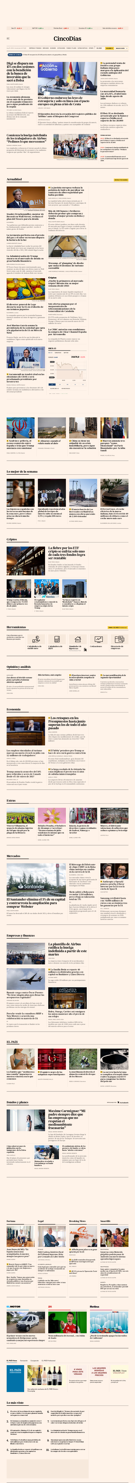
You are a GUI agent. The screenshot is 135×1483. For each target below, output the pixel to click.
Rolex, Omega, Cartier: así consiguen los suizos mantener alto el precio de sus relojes (66, 1014)
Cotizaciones (61, 48)
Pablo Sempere (11, 453)
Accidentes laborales (44, 1264)
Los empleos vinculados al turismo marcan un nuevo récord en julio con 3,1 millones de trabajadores (26, 753)
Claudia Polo (11, 1083)
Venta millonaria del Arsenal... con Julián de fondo (66, 1337)
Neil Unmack (72, 1266)
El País (18, 453)
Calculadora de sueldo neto (34, 647)
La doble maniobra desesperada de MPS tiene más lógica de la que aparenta (82, 1262)
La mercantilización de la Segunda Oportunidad (113, 676)
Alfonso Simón (73, 521)
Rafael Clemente (105, 1086)
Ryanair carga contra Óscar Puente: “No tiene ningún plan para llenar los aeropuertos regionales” (25, 995)
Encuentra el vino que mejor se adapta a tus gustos (78, 1381)
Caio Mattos (104, 892)
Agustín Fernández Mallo (45, 1079)
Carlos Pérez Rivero (71, 271)
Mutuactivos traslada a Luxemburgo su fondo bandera (44, 1163)
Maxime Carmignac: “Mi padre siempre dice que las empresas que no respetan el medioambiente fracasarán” (66, 1120)
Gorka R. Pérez (11, 758)
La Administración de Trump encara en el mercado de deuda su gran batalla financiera (25, 258)
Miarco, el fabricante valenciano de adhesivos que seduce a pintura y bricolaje (114, 828)
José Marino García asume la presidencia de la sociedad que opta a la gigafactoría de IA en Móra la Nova (26, 329)
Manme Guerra (11, 1259)
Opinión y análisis (19, 667)
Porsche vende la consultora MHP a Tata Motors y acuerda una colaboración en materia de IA (25, 1016)
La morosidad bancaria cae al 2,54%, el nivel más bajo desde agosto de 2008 (113, 95)
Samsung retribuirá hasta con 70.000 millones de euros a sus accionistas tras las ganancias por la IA (113, 902)
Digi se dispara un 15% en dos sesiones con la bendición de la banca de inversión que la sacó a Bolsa (20, 72)
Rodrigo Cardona (12, 145)
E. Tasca (9, 609)
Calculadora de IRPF (55, 647)
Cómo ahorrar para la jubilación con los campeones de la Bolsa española (16, 1149)
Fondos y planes (71, 48)
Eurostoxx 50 (83, 28)
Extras (11, 800)
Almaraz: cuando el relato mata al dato (49, 442)
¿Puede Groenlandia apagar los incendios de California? (108, 1337)
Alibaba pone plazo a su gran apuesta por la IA (83, 1250)
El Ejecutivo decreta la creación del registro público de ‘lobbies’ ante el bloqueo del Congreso (67, 115)
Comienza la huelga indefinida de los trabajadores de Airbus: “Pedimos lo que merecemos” (27, 138)
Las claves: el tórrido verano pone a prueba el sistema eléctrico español (19, 680)
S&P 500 (35, 28)
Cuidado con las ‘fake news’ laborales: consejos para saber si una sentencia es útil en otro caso (52, 1282)
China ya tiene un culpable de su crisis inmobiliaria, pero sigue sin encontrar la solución (82, 444)
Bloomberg (10, 222)
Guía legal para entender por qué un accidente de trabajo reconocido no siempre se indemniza (52, 1269)
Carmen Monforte (12, 243)
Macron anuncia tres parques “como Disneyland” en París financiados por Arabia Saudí (112, 446)
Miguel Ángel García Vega (56, 1019)
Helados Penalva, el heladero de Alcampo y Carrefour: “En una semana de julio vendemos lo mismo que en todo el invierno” (52, 830)
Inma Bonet (72, 453)
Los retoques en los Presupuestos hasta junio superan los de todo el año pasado (67, 723)
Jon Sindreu (72, 1276)
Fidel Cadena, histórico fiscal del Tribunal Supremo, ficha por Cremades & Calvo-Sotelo (51, 1254)
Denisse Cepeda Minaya (13, 837)
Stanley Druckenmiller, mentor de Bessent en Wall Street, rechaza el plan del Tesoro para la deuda (25, 216)
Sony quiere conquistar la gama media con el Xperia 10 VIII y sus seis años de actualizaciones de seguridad (114, 1272)
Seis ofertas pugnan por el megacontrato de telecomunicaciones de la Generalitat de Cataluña (62, 307)
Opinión (91, 48)
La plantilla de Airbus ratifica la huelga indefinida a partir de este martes (67, 949)
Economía (53, 48)
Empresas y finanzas (35, 48)
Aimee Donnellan (74, 691)
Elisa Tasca (51, 289)
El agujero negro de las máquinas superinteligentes (51, 1073)
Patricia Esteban (43, 1273)
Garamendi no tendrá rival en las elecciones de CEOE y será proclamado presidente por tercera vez (25, 378)
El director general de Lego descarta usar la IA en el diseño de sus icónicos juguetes (25, 307)
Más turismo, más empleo (49, 675)
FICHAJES (40, 1249)
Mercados (46, 48)
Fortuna (11, 1221)
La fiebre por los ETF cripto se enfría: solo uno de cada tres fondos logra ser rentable (66, 553)
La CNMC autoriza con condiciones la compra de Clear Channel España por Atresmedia (67, 332)
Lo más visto (15, 1402)
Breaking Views (77, 1221)
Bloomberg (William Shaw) (108, 523)
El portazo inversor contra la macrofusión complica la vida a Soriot (82, 677)
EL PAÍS (98, 47)
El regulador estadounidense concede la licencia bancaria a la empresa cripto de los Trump (45, 604)
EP (7, 1021)
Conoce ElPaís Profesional (118, 627)
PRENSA (40, 1278)
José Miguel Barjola (44, 1260)
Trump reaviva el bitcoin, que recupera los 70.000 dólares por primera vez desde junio (17, 603)
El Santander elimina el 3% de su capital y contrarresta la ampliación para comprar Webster (36, 903)
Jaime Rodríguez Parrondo (56, 271)
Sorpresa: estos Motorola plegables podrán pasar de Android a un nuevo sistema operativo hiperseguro (112, 1255)
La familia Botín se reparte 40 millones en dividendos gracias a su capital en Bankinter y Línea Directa (66, 972)
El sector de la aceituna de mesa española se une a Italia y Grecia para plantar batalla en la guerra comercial (26, 1413)
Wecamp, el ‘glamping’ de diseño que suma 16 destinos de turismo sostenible (66, 265)
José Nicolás (42, 120)
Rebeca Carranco (74, 1081)
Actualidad (14, 179)
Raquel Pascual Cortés (14, 385)
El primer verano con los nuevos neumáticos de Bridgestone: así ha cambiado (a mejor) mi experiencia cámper (26, 1338)
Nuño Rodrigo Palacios (14, 264)
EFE (70, 902)
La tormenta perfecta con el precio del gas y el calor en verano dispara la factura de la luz (25, 237)
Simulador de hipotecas (75, 647)
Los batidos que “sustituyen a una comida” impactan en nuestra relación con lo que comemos (20, 1075)
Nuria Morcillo (53, 198)
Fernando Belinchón (13, 1000)
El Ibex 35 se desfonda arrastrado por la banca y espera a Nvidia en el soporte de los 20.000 (114, 117)
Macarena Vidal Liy (12, 779)
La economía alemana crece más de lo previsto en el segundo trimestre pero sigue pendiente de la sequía (20, 102)
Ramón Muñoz (52, 314)
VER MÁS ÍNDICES (65, 388)
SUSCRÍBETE (109, 48)
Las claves (10, 675)
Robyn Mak (72, 1255)
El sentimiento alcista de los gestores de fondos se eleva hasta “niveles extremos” (74, 1148)
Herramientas (16, 627)
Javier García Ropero (106, 78)
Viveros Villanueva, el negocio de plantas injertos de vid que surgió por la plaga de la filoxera (20, 829)
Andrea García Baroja (13, 1286)
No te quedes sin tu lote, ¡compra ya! (118, 1381)
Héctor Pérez (52, 1341)
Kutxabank (123, 1102)
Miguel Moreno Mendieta (55, 1132)
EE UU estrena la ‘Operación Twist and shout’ (83, 1272)
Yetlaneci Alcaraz (12, 110)
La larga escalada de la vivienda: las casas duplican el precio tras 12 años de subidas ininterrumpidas (66, 771)
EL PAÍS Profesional (48, 1361)
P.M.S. (39, 521)
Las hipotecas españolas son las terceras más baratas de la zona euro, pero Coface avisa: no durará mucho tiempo (20, 513)
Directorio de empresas (117, 647)
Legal (40, 1221)
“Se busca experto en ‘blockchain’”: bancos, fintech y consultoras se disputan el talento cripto (74, 603)
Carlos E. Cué (42, 108)
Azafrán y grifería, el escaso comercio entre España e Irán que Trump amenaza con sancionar (20, 444)
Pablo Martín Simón (12, 84)
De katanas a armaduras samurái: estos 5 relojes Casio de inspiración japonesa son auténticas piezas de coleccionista (26, 1423)
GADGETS (102, 1282)
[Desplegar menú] (8, 38)
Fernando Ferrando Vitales (46, 448)
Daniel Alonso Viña (43, 840)
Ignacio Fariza (68, 756)
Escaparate (35, 1361)
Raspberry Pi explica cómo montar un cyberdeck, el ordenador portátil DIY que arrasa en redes (114, 1287)
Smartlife (105, 1221)
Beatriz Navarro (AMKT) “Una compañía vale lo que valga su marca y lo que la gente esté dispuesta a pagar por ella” (20, 1267)
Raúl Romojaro (11, 1343)
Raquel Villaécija (105, 455)
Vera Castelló (11, 1155)
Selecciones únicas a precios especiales (96, 1381)
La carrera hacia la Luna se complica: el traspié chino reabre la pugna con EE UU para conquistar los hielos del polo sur (114, 1076)
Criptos (12, 539)
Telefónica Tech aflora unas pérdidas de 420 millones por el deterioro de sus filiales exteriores (25, 1442)
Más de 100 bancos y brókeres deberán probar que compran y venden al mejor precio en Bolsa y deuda (66, 215)
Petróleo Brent (58, 28)
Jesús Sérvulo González (55, 756)
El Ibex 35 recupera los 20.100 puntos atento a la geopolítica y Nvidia (45, 55)
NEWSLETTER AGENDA (121, 180)
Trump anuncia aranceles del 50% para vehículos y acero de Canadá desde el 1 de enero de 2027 (24, 774)
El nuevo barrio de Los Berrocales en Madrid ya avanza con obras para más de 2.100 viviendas (82, 513)
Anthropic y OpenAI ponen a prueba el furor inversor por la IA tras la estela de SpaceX (112, 885)
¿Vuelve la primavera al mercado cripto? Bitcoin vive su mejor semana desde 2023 (65, 283)
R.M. (101, 908)
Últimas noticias (82, 48)
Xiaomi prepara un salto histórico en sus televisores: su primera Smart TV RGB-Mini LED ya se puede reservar (67, 1442)
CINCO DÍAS (10, 693)
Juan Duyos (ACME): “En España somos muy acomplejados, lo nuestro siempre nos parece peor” (18, 1253)
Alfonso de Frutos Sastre (108, 1262)
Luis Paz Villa (104, 835)
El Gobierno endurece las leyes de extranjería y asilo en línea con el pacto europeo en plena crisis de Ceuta (63, 101)
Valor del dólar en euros (110, 28)
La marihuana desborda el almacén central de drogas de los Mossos (82, 1074)
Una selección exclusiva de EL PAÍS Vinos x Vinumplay (42, 1390)
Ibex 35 (13, 28)
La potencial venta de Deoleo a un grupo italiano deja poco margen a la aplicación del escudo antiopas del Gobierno (114, 69)
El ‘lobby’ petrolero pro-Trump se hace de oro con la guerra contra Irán (67, 751)
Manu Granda (63, 198)
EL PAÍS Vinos (12, 1361)
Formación (24, 1361)
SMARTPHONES (104, 1249)
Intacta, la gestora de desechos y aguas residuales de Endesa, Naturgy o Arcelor (82, 829)
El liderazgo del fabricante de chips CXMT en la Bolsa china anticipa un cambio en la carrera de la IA (82, 868)
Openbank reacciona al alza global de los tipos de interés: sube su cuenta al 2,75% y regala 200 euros (51, 512)
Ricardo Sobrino (12, 523)
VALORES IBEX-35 (54, 388)
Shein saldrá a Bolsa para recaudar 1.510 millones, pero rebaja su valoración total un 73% (81, 896)
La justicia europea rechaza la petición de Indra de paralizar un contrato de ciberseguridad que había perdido (66, 191)
